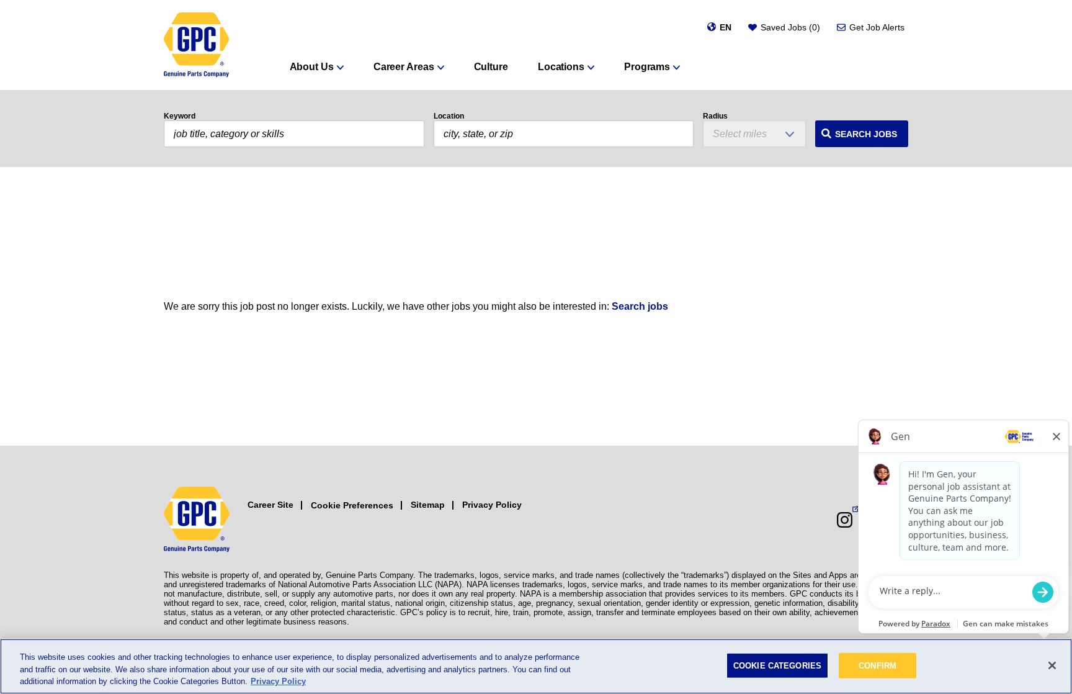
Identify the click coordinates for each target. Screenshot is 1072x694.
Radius (715, 116)
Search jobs (640, 306)
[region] (536, 666)
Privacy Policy (492, 505)
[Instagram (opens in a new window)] (844, 520)
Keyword (179, 116)
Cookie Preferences (352, 505)
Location (449, 116)
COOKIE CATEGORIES (777, 665)
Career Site (270, 505)
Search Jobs (866, 134)
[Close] (1052, 665)
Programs (647, 66)
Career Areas (403, 66)
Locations (561, 66)
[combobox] (564, 133)
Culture (491, 66)
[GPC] (196, 45)
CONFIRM (877, 665)
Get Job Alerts (876, 27)
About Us (312, 66)
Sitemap (428, 505)
